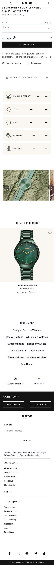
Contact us (40, 404)
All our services (10, 468)
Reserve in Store (27, 44)
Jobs (6, 528)
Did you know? (10, 476)
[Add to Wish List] (50, 37)
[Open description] (50, 57)
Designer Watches (36, 343)
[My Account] (49, 4)
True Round (27, 364)
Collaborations (37, 350)
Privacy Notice (10, 511)
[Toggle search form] (10, 4)
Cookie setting (10, 519)
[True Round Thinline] (27, 255)
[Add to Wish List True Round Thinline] (49, 232)
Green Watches (16, 343)
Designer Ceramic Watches (27, 330)
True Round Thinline (27, 285)
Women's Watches (36, 357)
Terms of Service (27, 455)
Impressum (8, 523)
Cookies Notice (10, 515)
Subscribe (27, 440)
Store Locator (9, 485)
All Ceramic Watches (37, 336)
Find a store (13, 404)
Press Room (9, 532)
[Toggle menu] (5, 4)
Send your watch (11, 472)
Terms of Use (9, 507)
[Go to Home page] (27, 3)
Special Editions (14, 336)
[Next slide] (50, 187)
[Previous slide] (6, 187)
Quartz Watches (18, 350)
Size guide (47, 22)
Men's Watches (16, 357)
